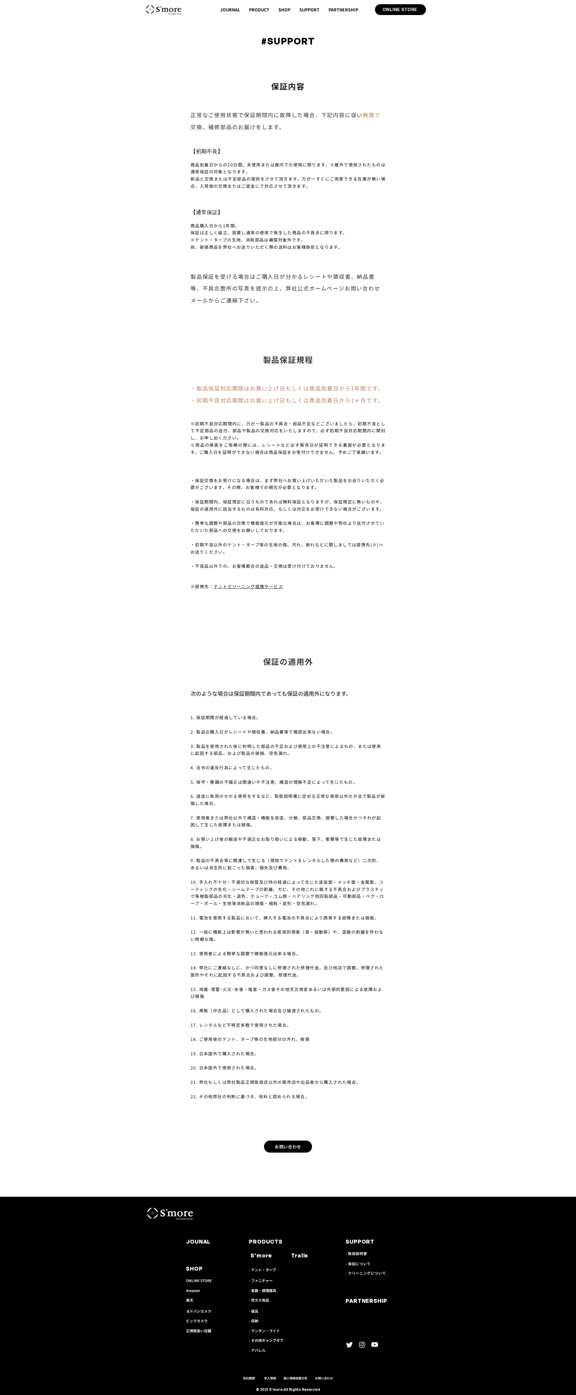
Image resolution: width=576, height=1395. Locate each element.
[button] (259, 10)
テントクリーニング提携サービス (248, 586)
